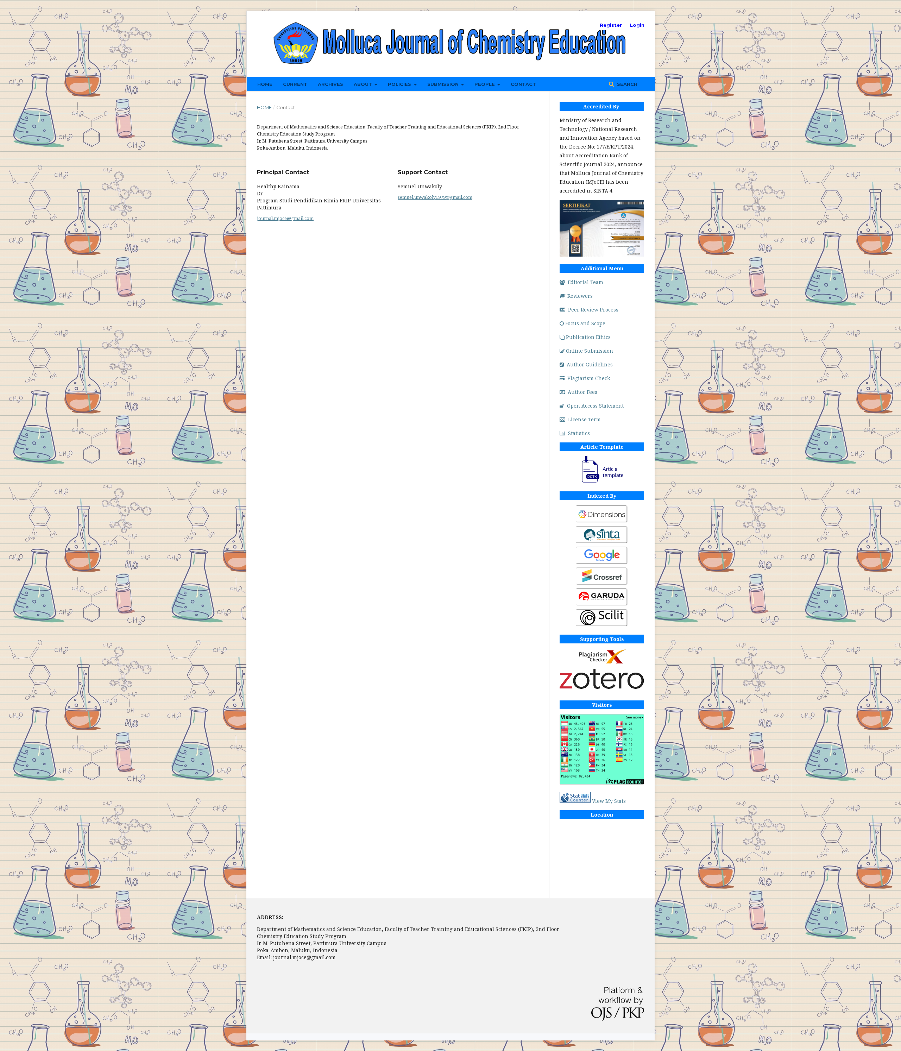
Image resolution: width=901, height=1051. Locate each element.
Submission (443, 84)
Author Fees (582, 392)
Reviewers (580, 295)
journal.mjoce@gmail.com (285, 218)
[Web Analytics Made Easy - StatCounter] (575, 801)
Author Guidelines (590, 364)
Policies (400, 84)
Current (295, 84)
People (485, 84)
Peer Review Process (593, 309)
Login (637, 25)
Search (626, 84)
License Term (584, 419)
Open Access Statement (595, 405)
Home (264, 84)
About (363, 84)
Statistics (579, 433)
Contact (523, 84)
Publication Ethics (588, 337)
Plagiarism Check (588, 378)
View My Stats (609, 801)
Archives (330, 84)
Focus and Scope (585, 323)
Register (611, 25)
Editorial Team (585, 282)
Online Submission (589, 350)
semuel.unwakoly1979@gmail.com (435, 197)
